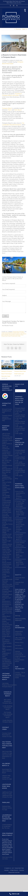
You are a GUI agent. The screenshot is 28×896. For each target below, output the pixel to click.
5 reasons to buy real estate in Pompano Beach (10, 332)
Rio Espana (5, 606)
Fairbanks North (7, 519)
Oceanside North (7, 579)
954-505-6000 (17, 2)
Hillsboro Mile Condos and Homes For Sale (7, 777)
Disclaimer (18, 645)
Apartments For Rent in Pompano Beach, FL (19, 537)
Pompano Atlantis (7, 455)
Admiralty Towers (7, 440)
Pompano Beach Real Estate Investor (16, 334)
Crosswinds (5, 507)
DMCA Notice (19, 648)
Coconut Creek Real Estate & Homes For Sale (7, 734)
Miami (9, 110)
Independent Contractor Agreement (19, 633)
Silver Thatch (6, 631)
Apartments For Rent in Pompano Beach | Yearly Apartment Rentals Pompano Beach (20, 525)
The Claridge (6, 495)
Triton (3, 656)
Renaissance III (6, 604)
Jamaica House (6, 551)
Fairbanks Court (6, 517)
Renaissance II (6, 603)
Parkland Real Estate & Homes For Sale (7, 808)
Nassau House (6, 562)
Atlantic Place (6, 453)
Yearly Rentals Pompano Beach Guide (20, 544)
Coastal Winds (6, 500)
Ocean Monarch (7, 567)
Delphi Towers (6, 510)
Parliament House (7, 586)
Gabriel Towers (6, 529)
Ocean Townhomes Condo (5, 576)
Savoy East (5, 623)
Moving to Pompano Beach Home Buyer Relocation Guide (6, 374)
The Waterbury (6, 661)
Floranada (5, 527)
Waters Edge (6, 665)
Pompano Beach (7, 108)
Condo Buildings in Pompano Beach (7, 707)
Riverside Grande (7, 608)
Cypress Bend (6, 509)
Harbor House (6, 536)
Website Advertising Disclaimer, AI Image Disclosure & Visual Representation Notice (20, 656)
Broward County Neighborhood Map (7, 410)
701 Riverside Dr (7, 438)
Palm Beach (18, 110)
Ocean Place (6, 572)
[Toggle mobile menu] (25, 9)
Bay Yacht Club (6, 460)
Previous (18, 29)
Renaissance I (6, 601)
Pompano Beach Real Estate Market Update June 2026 (20, 513)
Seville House (6, 628)
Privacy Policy (19, 642)
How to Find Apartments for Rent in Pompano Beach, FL (20, 495)
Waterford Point (7, 663)
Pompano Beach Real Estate (18, 331)
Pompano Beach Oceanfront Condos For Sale (13, 333)
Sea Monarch (6, 626)
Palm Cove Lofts (7, 584)
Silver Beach (6, 629)
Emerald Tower (6, 512)
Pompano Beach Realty (15, 336)
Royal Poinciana (7, 611)
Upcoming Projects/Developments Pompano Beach (9, 685)
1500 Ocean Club (7, 437)
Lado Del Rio (6, 552)
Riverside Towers (7, 609)
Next (23, 29)
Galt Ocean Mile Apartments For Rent (7, 756)
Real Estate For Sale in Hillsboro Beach (7, 771)
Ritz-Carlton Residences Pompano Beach (7, 701)
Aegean (4, 442)
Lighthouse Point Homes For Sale (7, 792)
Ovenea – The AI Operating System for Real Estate (20, 504)
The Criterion (6, 505)
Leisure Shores (6, 554)
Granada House (6, 534)
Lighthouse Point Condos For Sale (7, 796)
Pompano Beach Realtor (6, 336)
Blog (16, 478)
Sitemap (17, 615)
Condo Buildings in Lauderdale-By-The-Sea (7, 826)
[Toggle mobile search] (25, 11)
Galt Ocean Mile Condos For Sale (7, 752)
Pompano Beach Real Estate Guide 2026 (20, 563)
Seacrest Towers (7, 624)
